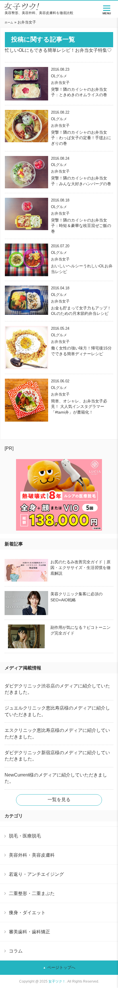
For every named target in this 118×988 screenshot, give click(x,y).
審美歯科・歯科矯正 (29, 931)
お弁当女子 (60, 82)
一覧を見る (59, 799)
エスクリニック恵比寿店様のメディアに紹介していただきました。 (57, 733)
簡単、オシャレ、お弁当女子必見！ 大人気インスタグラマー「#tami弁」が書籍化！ (79, 406)
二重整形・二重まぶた (32, 893)
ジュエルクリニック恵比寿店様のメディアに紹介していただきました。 (57, 711)
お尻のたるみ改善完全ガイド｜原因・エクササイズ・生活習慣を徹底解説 (80, 568)
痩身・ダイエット (27, 912)
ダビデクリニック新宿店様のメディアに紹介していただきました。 (57, 755)
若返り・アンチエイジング (36, 874)
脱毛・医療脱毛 (25, 835)
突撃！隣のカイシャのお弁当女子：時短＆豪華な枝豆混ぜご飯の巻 (81, 226)
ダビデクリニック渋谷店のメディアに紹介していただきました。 (57, 689)
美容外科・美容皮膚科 (32, 854)
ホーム (9, 22)
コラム (16, 950)
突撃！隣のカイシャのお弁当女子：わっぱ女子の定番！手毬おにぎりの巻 (81, 138)
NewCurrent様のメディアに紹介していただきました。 (56, 778)
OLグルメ (59, 76)
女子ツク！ (57, 981)
